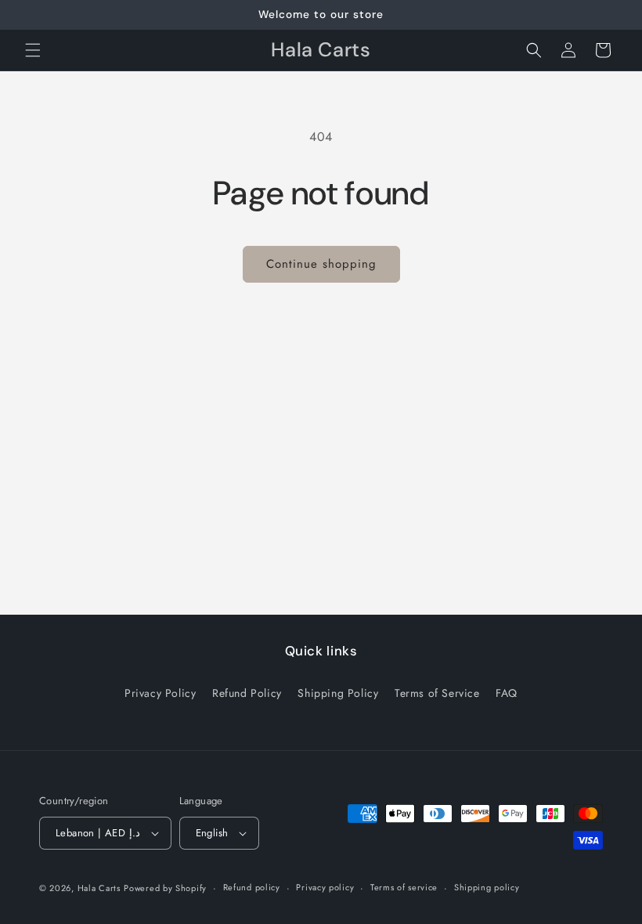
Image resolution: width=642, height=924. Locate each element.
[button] (33, 50)
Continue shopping (321, 264)
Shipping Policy (338, 693)
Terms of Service (437, 693)
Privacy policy (325, 887)
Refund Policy (247, 693)
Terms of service (404, 887)
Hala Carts (99, 888)
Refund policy (251, 887)
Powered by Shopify (165, 888)
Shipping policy (487, 887)
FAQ (507, 693)
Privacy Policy (160, 693)
